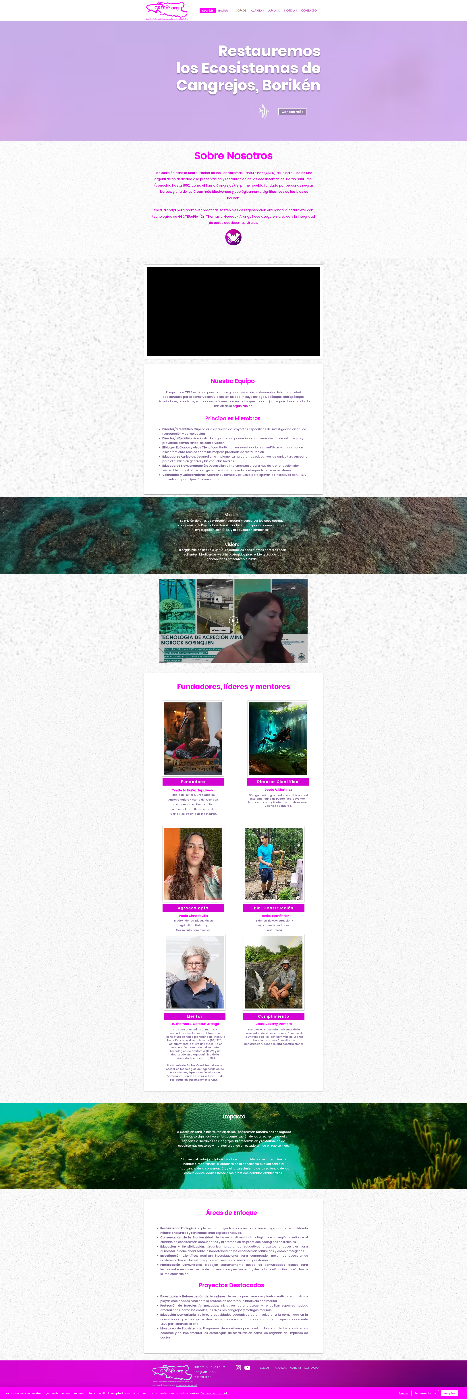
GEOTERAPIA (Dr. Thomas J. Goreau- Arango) (215, 216)
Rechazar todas (425, 1393)
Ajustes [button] (403, 1393)
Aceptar (449, 1393)
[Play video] (233, 620)
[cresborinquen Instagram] (238, 1367)
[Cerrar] (462, 1393)
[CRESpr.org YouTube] (247, 1367)
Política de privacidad (215, 1393)
